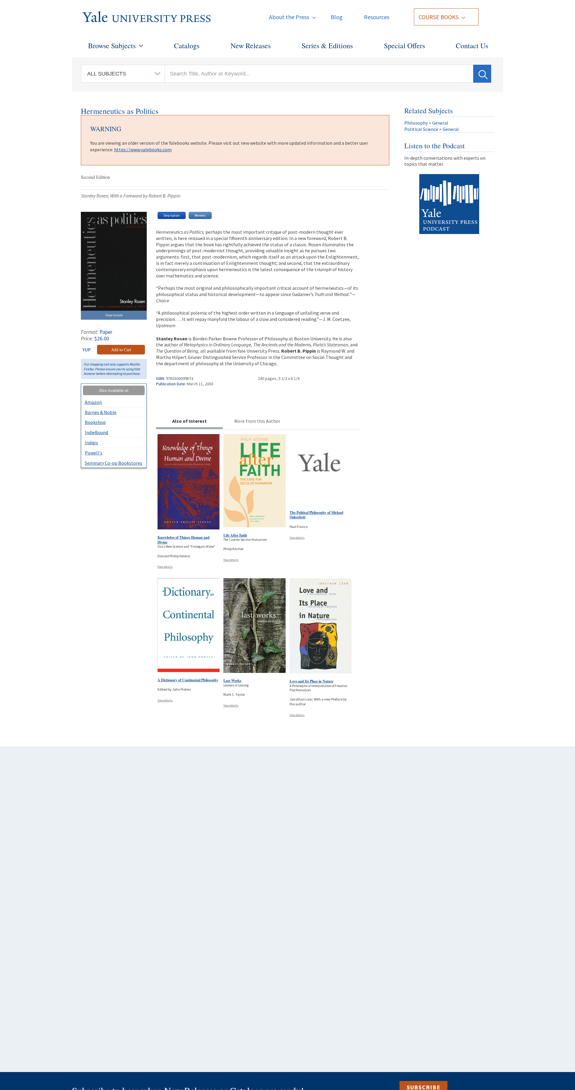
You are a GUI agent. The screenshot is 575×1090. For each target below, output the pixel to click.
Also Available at (113, 390)
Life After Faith (235, 535)
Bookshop (95, 422)
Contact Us (472, 45)
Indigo (91, 443)
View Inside (113, 315)
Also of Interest (189, 421)
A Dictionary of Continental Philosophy (188, 680)
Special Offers (404, 45)
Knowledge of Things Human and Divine (184, 540)
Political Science (421, 129)
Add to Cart (121, 349)
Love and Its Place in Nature (311, 681)
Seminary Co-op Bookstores (113, 463)
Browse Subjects (112, 45)
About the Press (289, 17)
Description (172, 215)
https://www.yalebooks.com (143, 150)
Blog (337, 17)
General (440, 123)
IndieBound (96, 432)
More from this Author (257, 421)
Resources (376, 17)
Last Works (232, 680)
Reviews (200, 215)
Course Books (439, 17)
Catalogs (186, 45)
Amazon (93, 402)
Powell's (93, 453)
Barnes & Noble (100, 412)
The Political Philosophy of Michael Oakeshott (316, 515)
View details (165, 567)
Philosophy (416, 123)
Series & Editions (327, 45)
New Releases (251, 45)
